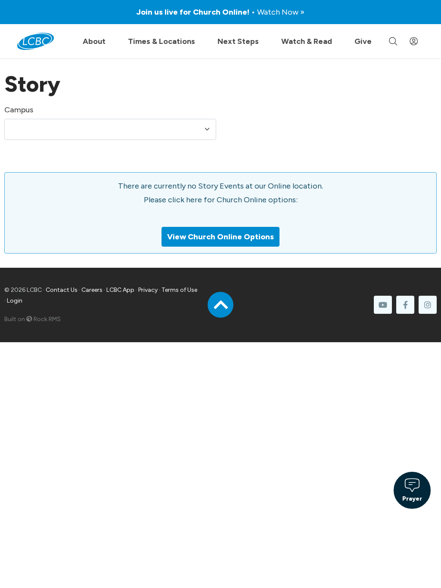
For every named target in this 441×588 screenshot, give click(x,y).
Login (14, 300)
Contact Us (62, 290)
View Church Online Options (220, 236)
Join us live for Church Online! (220, 12)
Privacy (148, 290)
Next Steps (238, 41)
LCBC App (120, 290)
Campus (18, 110)
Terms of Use (179, 290)
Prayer (412, 498)
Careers (91, 290)
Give (363, 41)
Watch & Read (306, 41)
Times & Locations (161, 41)
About (94, 41)
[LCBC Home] (35, 41)
